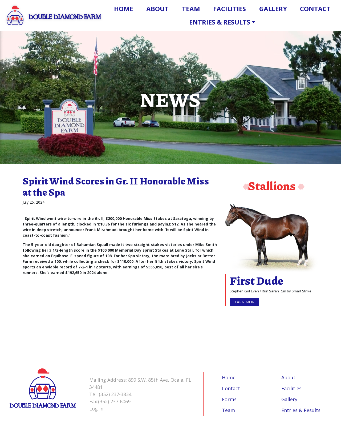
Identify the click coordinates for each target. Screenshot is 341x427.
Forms (229, 399)
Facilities (229, 8)
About (157, 8)
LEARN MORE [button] (245, 301)
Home (123, 8)
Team (191, 8)
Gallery (273, 8)
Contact (315, 8)
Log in (96, 408)
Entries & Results (219, 22)
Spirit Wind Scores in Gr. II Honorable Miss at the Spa (116, 186)
